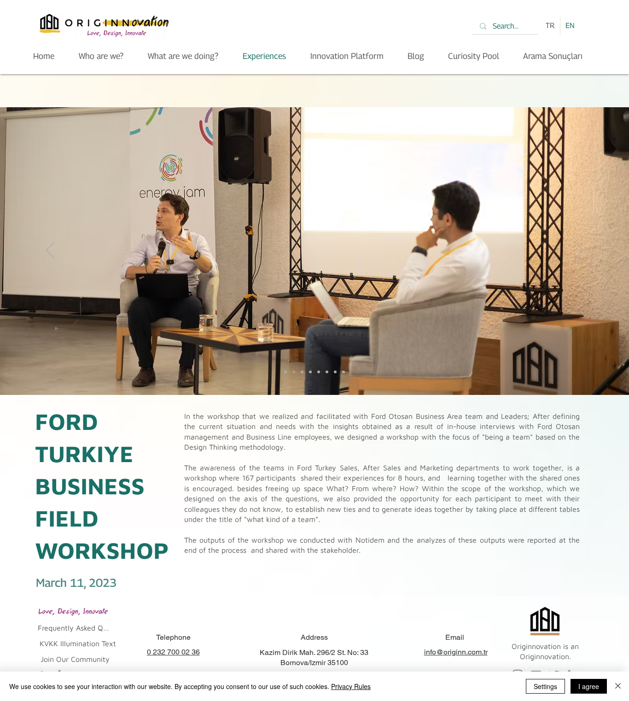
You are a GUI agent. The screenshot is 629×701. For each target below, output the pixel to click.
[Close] (617, 686)
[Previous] (50, 251)
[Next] (579, 251)
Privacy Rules (351, 686)
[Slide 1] (285, 372)
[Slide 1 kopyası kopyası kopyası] (310, 372)
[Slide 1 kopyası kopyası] (302, 372)
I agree (588, 686)
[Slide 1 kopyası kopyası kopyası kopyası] (318, 372)
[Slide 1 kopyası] (293, 372)
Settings (545, 686)
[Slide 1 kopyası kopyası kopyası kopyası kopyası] (327, 372)
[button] (73, 628)
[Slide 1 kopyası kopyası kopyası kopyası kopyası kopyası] (335, 372)
